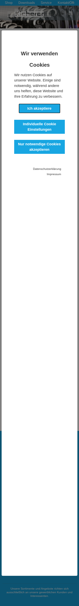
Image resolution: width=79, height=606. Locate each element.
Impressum (54, 174)
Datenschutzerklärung (47, 168)
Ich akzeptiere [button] (39, 108)
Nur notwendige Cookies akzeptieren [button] (39, 146)
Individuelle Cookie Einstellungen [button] (39, 126)
